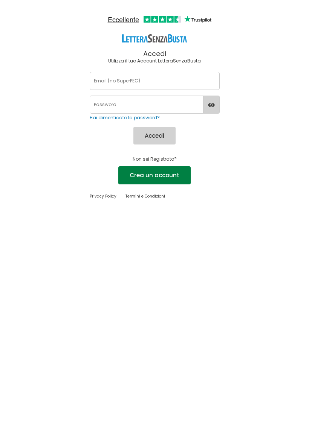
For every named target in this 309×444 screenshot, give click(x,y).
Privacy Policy (103, 196)
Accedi (154, 136)
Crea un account (154, 175)
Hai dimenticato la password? (125, 117)
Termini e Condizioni (145, 196)
